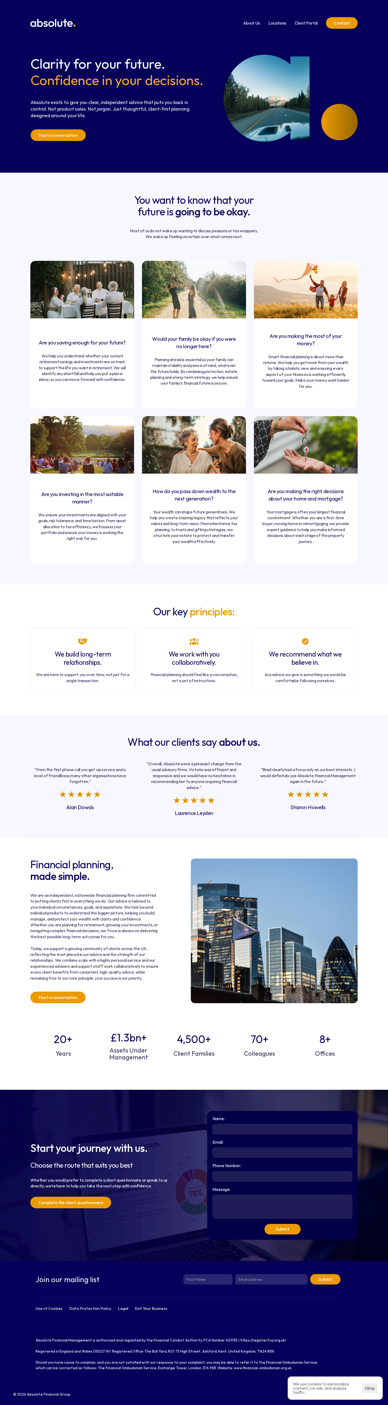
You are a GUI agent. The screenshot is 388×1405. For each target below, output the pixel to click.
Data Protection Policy (90, 1308)
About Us (251, 23)
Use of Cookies (49, 1308)
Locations (277, 23)
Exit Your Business (151, 1308)
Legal (123, 1308)
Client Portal (306, 23)
